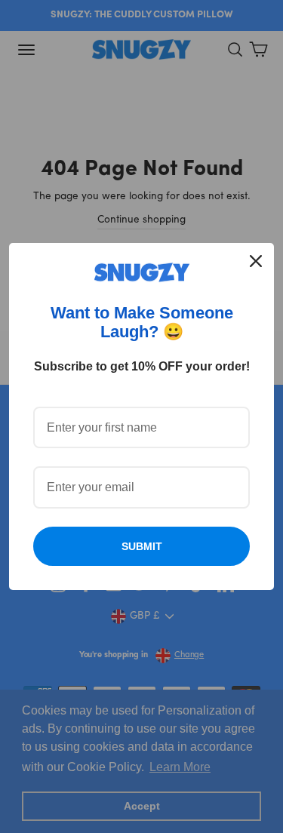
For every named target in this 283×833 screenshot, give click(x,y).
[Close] (256, 261)
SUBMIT (142, 546)
